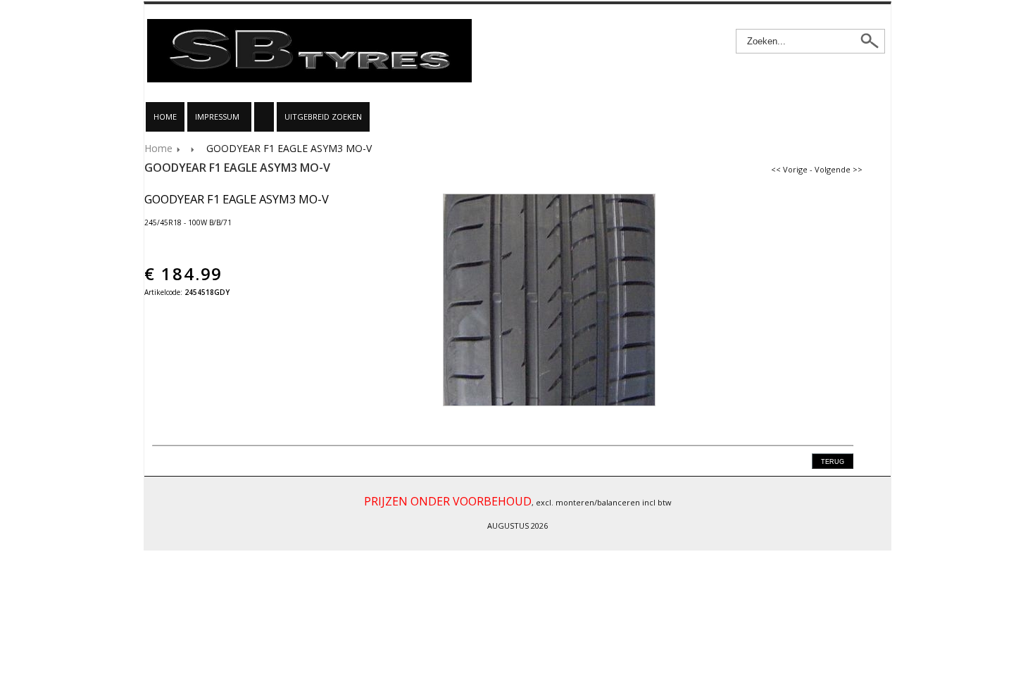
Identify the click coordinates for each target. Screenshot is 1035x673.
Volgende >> (838, 169)
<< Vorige (789, 169)
